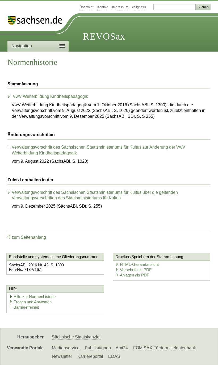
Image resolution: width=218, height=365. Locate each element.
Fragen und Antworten (33, 302)
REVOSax (104, 36)
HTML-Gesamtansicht (139, 264)
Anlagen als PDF (134, 275)
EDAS (114, 356)
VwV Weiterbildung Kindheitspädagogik (50, 96)
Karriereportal (90, 356)
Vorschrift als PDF (136, 269)
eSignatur (139, 7)
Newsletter (62, 356)
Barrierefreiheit (26, 307)
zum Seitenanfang (29, 237)
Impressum (120, 7)
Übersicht (86, 7)
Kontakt (102, 7)
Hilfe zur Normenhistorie (35, 296)
